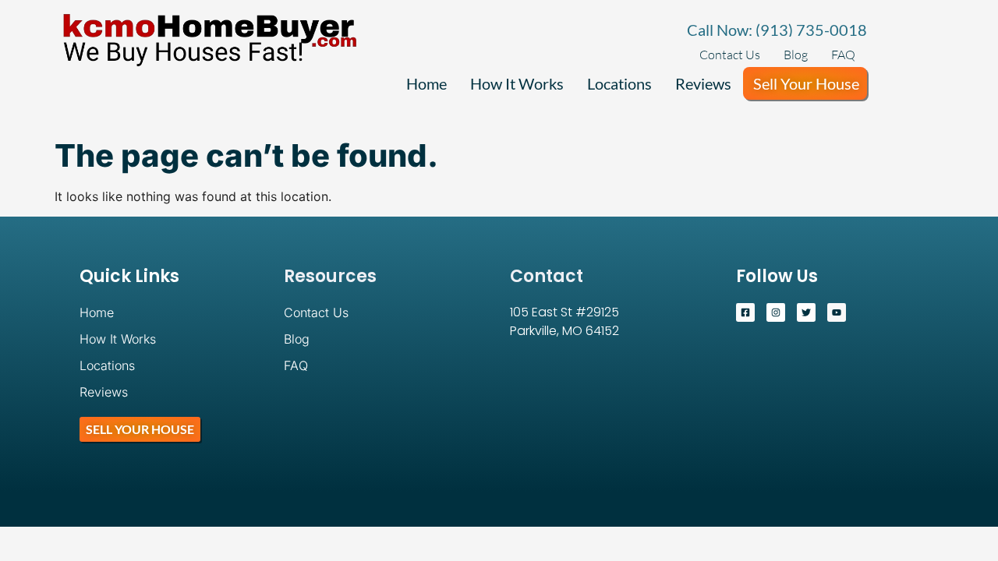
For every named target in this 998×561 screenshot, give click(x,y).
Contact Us (729, 54)
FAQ (843, 54)
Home (426, 83)
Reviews (703, 83)
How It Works (517, 83)
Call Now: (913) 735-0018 (777, 29)
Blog (796, 54)
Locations (619, 83)
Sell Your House (806, 83)
